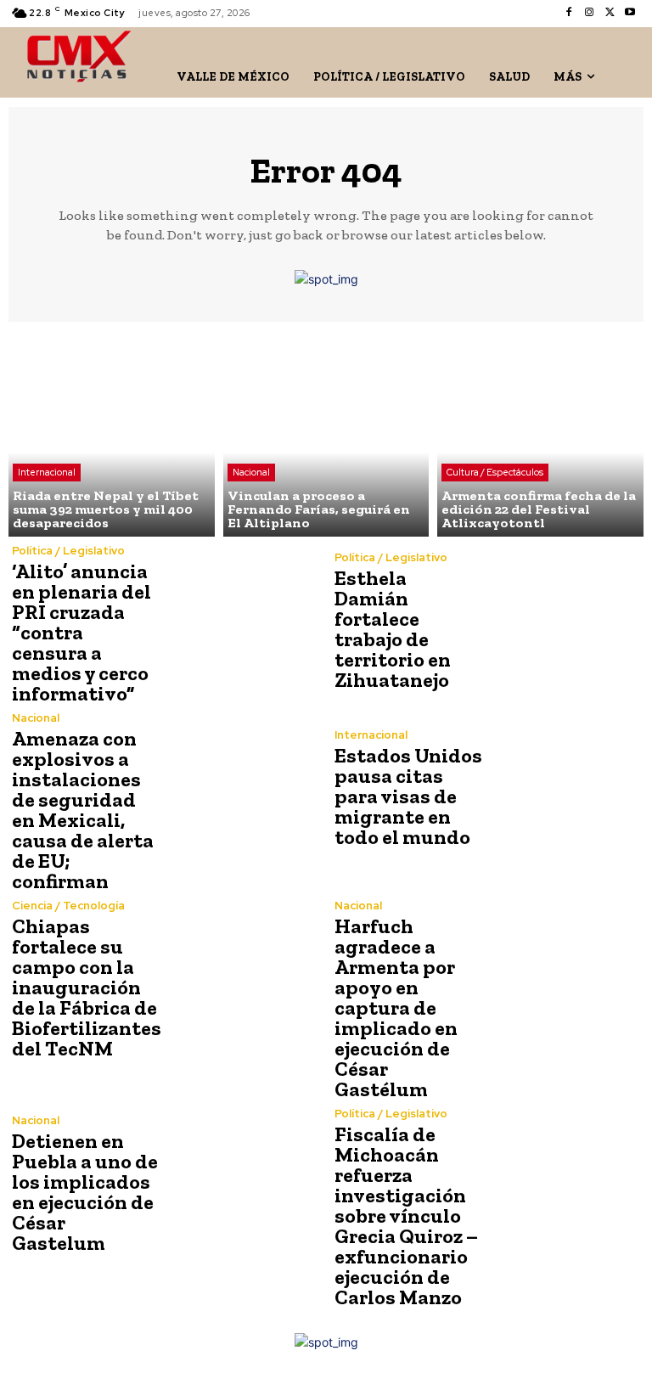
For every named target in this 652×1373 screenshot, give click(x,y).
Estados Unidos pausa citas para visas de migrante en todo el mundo (408, 796)
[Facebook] (569, 13)
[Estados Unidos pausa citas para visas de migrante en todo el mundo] (563, 788)
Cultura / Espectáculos (495, 472)
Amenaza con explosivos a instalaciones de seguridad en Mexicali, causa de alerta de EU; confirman (83, 809)
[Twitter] (609, 13)
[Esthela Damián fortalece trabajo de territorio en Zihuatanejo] (563, 621)
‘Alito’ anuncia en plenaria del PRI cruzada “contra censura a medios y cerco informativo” (81, 632)
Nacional (251, 472)
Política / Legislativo (68, 550)
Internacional (47, 472)
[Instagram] (589, 13)
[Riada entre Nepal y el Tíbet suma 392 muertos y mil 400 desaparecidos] (111, 433)
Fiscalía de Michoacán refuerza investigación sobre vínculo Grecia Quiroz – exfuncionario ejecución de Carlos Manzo (406, 1215)
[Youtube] (630, 13)
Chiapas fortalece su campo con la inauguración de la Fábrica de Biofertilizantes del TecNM (86, 987)
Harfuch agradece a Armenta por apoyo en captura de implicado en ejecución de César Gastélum (396, 1007)
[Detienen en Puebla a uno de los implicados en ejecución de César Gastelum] (241, 1184)
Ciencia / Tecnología (68, 905)
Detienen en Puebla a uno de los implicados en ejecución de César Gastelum (85, 1191)
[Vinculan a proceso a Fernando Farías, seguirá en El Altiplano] (326, 433)
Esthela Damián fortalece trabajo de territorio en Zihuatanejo (392, 629)
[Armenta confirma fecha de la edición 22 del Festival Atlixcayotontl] (540, 433)
